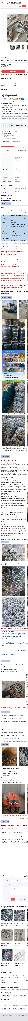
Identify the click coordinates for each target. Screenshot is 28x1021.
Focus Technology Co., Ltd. (17, 1015)
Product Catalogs (20, 975)
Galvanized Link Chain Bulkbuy (19, 1008)
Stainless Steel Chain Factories (20, 1002)
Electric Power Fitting (18, 977)
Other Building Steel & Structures (7, 977)
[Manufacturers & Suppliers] (14, 2)
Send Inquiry (13, 71)
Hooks (15, 980)
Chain (24, 9)
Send (13, 899)
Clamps (3, 980)
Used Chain (4, 1005)
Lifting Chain (23, 995)
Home (2, 9)
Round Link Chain (6, 995)
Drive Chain (15, 995)
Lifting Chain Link (6, 1008)
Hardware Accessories (17, 9)
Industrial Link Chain (14, 1005)
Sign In (3, 141)
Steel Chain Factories (6, 1002)
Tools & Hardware (8, 9)
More (2, 1011)
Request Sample (23, 74)
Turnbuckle (3, 982)
